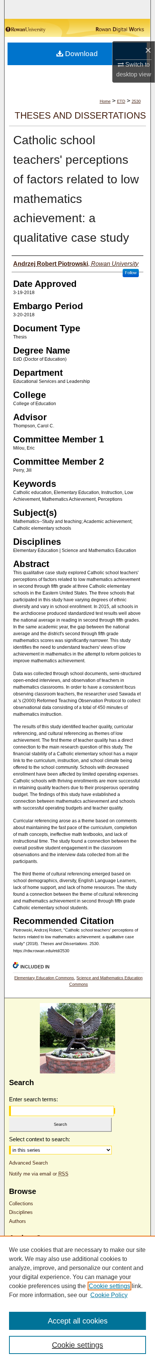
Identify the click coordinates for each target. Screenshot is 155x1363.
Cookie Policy (109, 1295)
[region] (77, 1299)
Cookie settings (109, 1286)
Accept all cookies (78, 1321)
